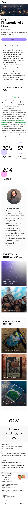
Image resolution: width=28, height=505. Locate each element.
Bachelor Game (5, 469)
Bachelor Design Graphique (8, 462)
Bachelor (3, 460)
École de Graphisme (17, 455)
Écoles (3, 451)
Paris (8, 120)
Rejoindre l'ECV (14, 39)
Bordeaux (12, 120)
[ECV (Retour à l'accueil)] (3, 2)
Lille (16, 446)
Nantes (18, 120)
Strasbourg (10, 448)
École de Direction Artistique (8, 453)
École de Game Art (21, 453)
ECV (15, 97)
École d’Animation (6, 455)
